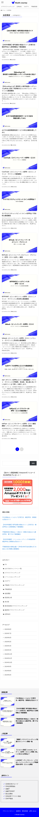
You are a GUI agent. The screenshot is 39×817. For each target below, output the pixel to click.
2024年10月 (8, 662)
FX (6, 564)
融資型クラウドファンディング (14, 610)
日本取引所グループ (12, 784)
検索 (33, 463)
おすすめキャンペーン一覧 (13, 568)
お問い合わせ (32, 811)
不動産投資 (8, 589)
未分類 (7, 601)
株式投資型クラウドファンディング (16, 606)
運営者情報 (25, 811)
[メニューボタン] (2, 2)
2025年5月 (7, 641)
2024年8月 (7, 670)
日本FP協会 (9, 798)
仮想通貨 (7, 593)
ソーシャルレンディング (12, 577)
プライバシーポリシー (9, 811)
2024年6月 (7, 675)
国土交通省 (9, 793)
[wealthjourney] (19, 2)
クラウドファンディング (12, 572)
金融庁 (8, 789)
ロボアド (7, 581)
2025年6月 (7, 637)
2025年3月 (7, 650)
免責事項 (18, 811)
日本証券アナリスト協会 (13, 796)
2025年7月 (7, 633)
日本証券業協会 (10, 786)
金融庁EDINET (10, 791)
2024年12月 (8, 654)
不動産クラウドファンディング (14, 585)
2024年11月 (8, 658)
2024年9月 (7, 666)
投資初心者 (8, 597)
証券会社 (7, 614)
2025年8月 (7, 629)
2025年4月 (7, 646)
